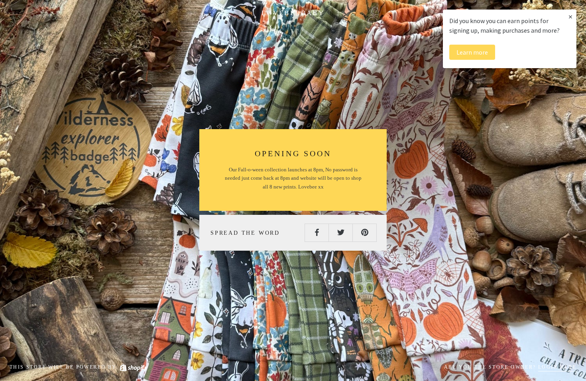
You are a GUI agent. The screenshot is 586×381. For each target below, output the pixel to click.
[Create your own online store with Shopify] (133, 367)
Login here (557, 367)
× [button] (570, 17)
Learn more (472, 52)
